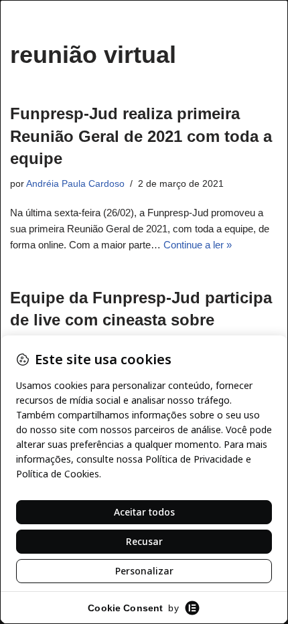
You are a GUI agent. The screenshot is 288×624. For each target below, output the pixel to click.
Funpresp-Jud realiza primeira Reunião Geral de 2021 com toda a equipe (141, 135)
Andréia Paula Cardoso (75, 184)
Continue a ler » (197, 244)
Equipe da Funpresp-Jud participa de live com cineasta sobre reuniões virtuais (141, 320)
